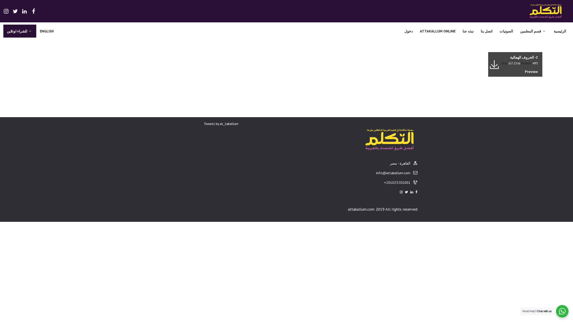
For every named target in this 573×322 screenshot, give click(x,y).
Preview (531, 71)
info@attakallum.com (393, 173)
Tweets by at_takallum (221, 123)
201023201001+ (397, 182)
